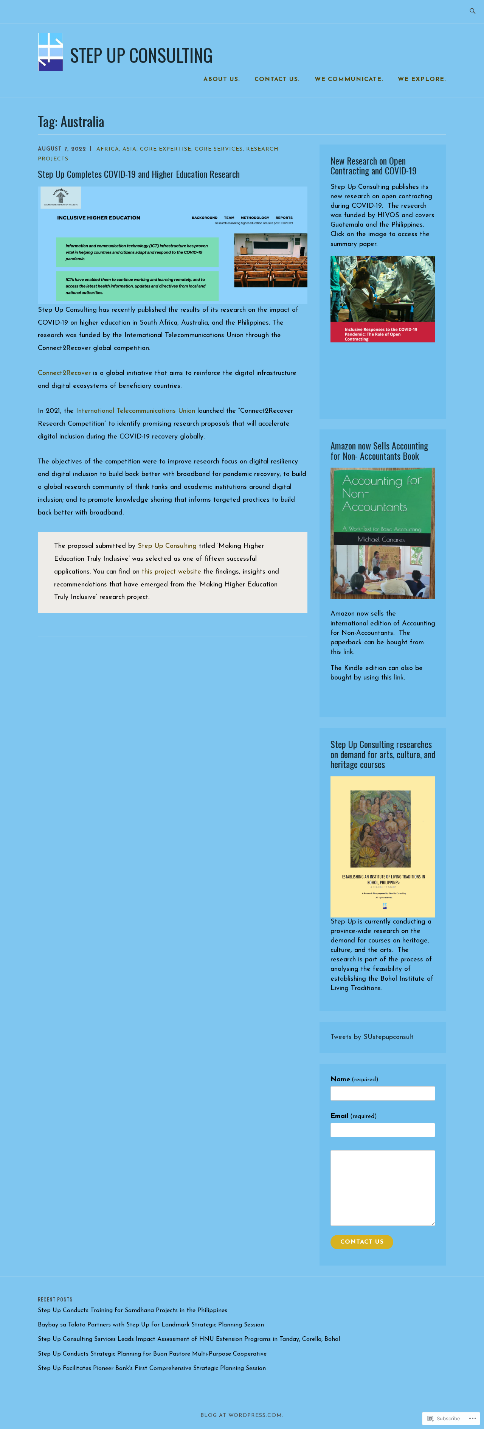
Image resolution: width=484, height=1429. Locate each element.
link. (348, 652)
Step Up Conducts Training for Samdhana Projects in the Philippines (132, 1311)
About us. (221, 79)
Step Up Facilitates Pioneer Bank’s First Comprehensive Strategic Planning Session (152, 1368)
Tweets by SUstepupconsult (372, 1037)
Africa (107, 149)
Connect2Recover (64, 373)
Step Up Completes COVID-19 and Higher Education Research (139, 173)
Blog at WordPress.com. (242, 1415)
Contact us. (277, 79)
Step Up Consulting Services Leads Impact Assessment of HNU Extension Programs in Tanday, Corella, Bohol (189, 1339)
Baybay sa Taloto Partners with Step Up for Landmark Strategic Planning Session (152, 1325)
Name (354, 1079)
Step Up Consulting (141, 54)
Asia (130, 149)
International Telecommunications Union (135, 411)
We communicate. (349, 79)
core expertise (165, 149)
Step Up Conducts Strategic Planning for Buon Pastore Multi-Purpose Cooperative (152, 1354)
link (399, 678)
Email (353, 1116)
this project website (171, 572)
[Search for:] (472, 11)
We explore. (422, 79)
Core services (219, 149)
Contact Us (362, 1242)
